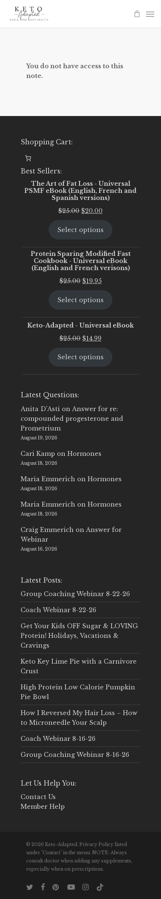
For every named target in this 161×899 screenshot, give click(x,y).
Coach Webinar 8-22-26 (58, 610)
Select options (80, 230)
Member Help (43, 806)
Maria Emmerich (48, 479)
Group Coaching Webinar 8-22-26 (75, 594)
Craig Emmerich (47, 529)
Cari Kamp (38, 453)
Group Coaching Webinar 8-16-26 (75, 754)
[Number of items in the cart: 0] (28, 158)
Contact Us (38, 797)
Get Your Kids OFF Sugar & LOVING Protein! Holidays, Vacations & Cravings (79, 635)
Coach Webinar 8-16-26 (58, 738)
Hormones (84, 453)
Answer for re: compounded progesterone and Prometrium (72, 418)
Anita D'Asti (40, 409)
